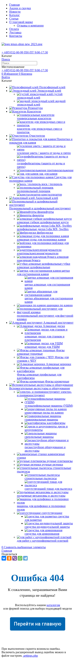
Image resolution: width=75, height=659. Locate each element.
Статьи (13, 18)
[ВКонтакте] (4, 558)
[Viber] (14, 558)
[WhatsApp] (20, 558)
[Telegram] (25, 558)
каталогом (53, 605)
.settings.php (30, 655)
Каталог (14, 15)
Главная (14, 4)
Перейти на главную (37, 624)
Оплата (14, 29)
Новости (15, 11)
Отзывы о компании (30, 25)
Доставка (15, 32)
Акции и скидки (20, 8)
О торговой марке (21, 22)
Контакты (15, 35)
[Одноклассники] (9, 558)
